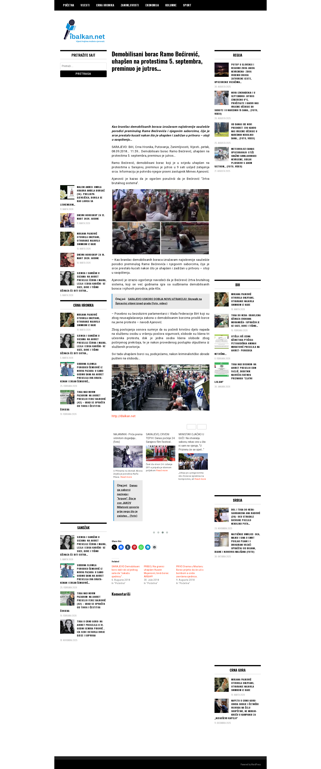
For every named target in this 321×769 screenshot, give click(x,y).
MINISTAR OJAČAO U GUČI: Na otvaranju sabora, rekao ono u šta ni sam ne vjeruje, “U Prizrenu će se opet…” (192, 442)
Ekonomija (152, 5)
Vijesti (85, 5)
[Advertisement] (200, 23)
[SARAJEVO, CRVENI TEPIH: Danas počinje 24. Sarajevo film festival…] (160, 453)
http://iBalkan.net (124, 416)
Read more (126, 477)
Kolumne (171, 5)
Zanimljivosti (130, 5)
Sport (187, 5)
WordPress (256, 764)
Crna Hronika (105, 5)
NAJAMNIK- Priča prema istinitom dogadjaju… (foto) (127, 438)
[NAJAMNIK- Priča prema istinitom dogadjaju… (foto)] (128, 457)
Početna (68, 5)
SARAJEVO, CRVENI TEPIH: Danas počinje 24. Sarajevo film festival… (160, 438)
